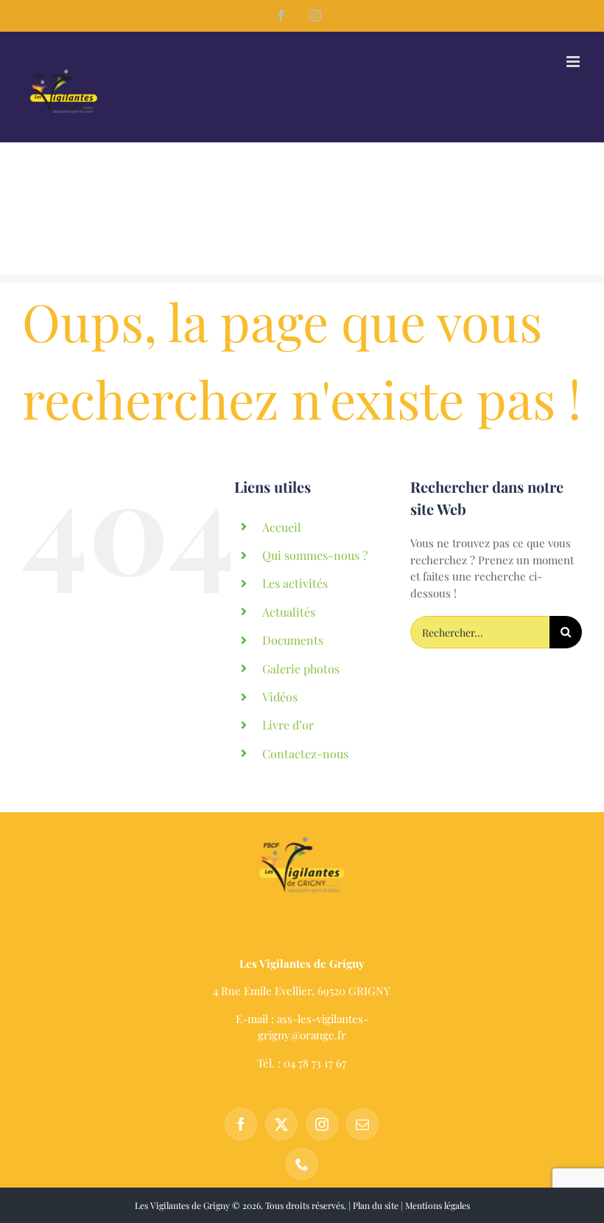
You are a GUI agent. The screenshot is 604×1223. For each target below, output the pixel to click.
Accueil (281, 527)
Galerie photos (301, 668)
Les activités (295, 583)
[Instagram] (322, 1124)
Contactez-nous (305, 753)
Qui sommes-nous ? (315, 555)
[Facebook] (241, 1124)
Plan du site (375, 1205)
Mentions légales (437, 1205)
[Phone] (302, 1164)
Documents (292, 640)
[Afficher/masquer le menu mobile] (574, 61)
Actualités (288, 612)
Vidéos (280, 696)
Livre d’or (288, 724)
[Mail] (362, 1124)
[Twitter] (281, 1124)
